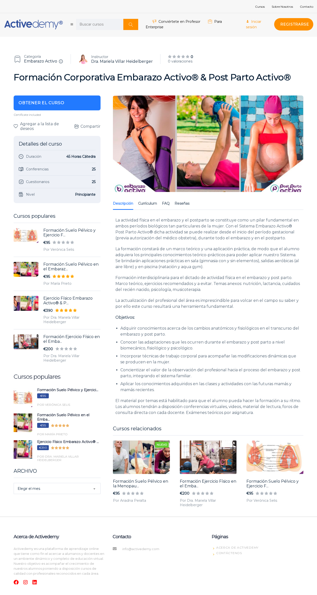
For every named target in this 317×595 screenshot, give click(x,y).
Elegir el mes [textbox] (29, 488)
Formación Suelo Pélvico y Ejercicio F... (69, 232)
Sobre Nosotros (282, 6)
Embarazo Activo (40, 61)
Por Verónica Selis (58, 249)
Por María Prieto (57, 283)
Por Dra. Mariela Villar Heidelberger (61, 319)
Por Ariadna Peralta (129, 500)
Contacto (306, 6)
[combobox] (57, 488)
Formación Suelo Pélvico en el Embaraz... (71, 266)
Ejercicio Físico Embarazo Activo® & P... (68, 300)
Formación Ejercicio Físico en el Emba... (71, 339)
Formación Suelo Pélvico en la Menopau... (140, 483)
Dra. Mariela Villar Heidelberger (122, 61)
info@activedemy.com (140, 549)
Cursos (260, 6)
